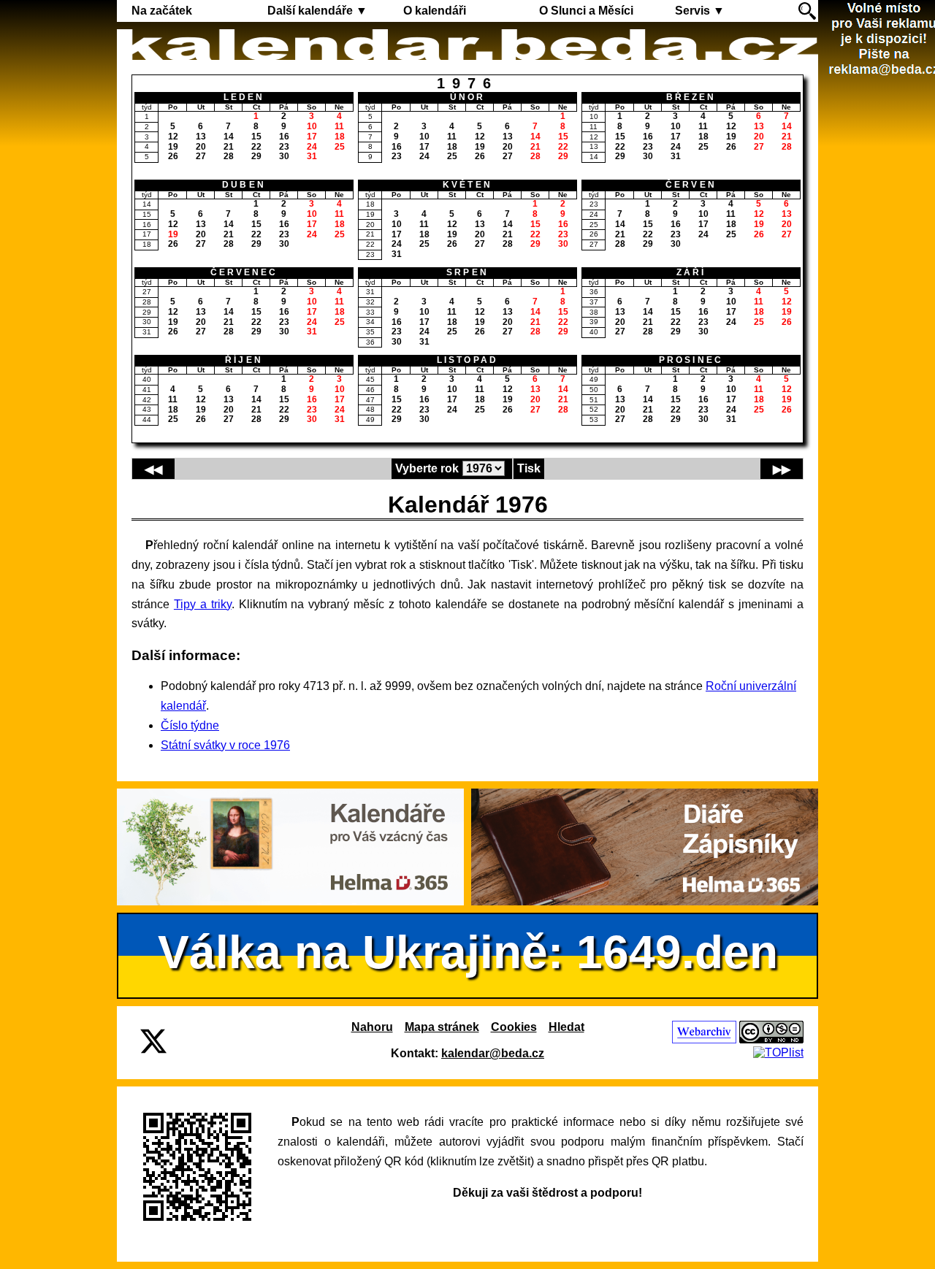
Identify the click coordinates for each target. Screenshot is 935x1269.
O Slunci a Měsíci (586, 10)
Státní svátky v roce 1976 (225, 745)
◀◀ (153, 469)
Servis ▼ (700, 10)
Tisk (529, 468)
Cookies (514, 1027)
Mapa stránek (442, 1027)
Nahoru (372, 1027)
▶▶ (781, 469)
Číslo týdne (190, 725)
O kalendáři (434, 10)
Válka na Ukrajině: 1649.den (468, 952)
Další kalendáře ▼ (317, 10)
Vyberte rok (427, 468)
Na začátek (161, 10)
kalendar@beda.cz (492, 1053)
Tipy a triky (203, 604)
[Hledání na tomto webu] (807, 11)
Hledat (566, 1027)
